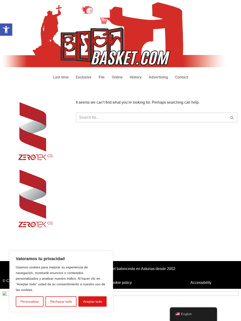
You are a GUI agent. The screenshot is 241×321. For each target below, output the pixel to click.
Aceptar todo (92, 301)
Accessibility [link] (200, 283)
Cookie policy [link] (120, 283)
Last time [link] (61, 77)
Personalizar (29, 301)
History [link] (136, 77)
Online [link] (117, 77)
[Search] (232, 117)
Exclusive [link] (84, 77)
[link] (6, 29)
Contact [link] (181, 77)
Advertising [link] (158, 77)
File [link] (102, 77)
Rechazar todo (61, 301)
